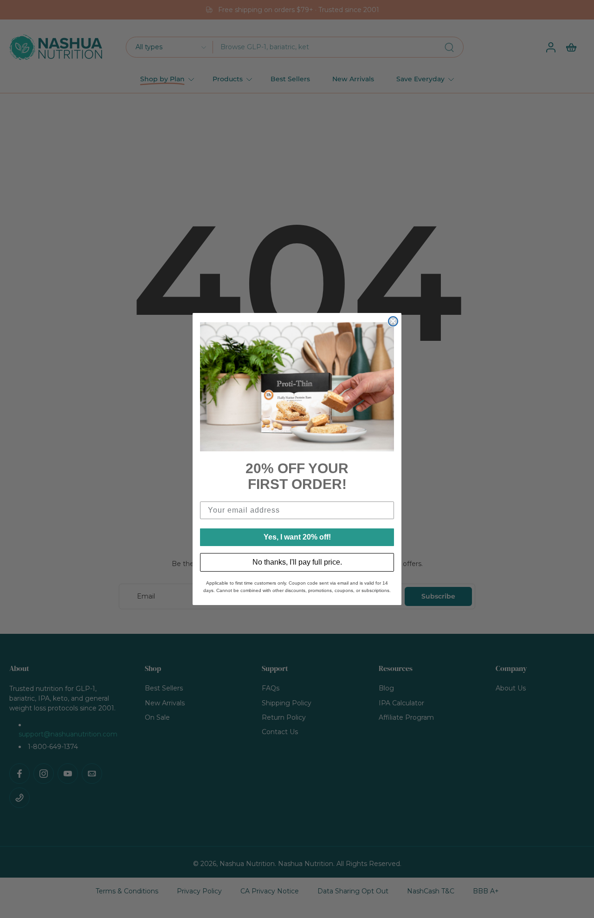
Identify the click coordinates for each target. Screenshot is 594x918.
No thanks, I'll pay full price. (297, 562)
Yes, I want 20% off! (297, 537)
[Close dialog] (393, 321)
